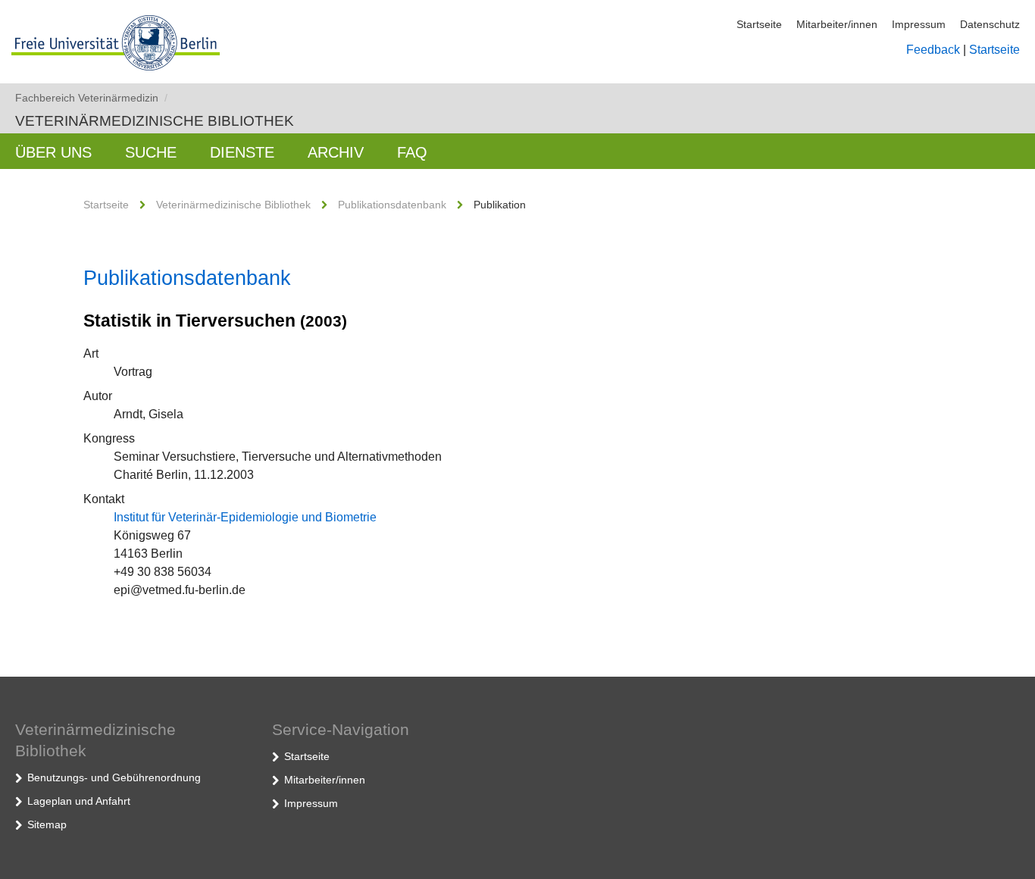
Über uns (53, 152)
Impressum (919, 24)
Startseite (759, 24)
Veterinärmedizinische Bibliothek (154, 121)
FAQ (412, 152)
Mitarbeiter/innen (836, 24)
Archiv (336, 152)
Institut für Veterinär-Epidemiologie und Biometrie (245, 517)
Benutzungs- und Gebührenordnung (114, 777)
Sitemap (47, 824)
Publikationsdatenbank (392, 205)
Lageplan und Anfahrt (78, 801)
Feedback (933, 49)
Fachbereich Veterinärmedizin (91, 97)
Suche (151, 152)
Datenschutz (990, 24)
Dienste (242, 152)
